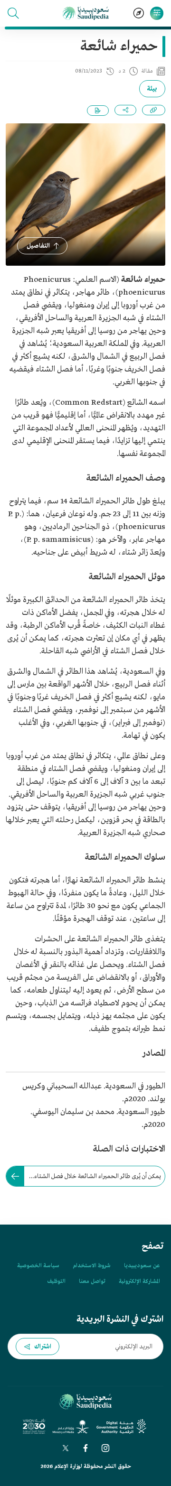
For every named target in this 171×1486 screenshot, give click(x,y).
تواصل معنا (92, 1281)
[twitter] (65, 1448)
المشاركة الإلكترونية (139, 1281)
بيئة (152, 89)
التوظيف (56, 1281)
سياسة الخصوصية (38, 1266)
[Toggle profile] (156, 13)
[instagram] (105, 1448)
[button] (13, 13)
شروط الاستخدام (92, 1266)
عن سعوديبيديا (142, 1266)
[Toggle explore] (138, 13)
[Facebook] (85, 1448)
